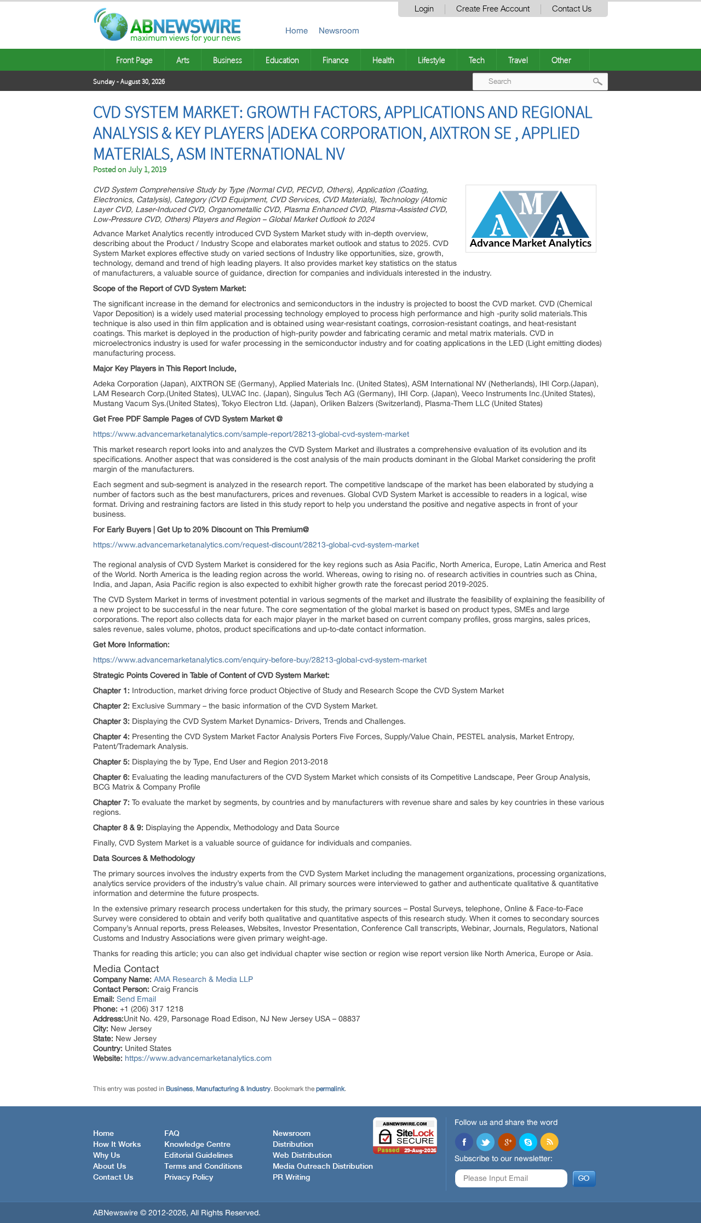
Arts (182, 59)
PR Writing (291, 1177)
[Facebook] (464, 1143)
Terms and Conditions (203, 1166)
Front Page (134, 59)
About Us (109, 1166)
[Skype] (528, 1143)
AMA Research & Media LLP (203, 979)
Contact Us (571, 9)
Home (296, 30)
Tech (477, 59)
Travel (518, 59)
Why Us (106, 1155)
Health (383, 59)
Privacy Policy (188, 1177)
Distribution (293, 1144)
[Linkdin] (506, 1143)
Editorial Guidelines (198, 1155)
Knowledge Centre (197, 1144)
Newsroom (339, 30)
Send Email (136, 999)
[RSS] (549, 1143)
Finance (336, 59)
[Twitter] (485, 1143)
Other (561, 59)
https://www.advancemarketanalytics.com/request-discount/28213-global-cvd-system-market (256, 544)
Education (282, 59)
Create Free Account (493, 9)
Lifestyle (431, 59)
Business (227, 59)
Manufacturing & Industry (233, 1089)
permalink (330, 1089)
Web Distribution (302, 1155)
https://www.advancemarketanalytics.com (198, 1058)
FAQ (172, 1134)
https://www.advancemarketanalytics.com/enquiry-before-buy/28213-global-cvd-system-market (260, 659)
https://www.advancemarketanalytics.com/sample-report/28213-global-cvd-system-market (251, 434)
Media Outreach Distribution (323, 1166)
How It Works (117, 1144)
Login (424, 9)
